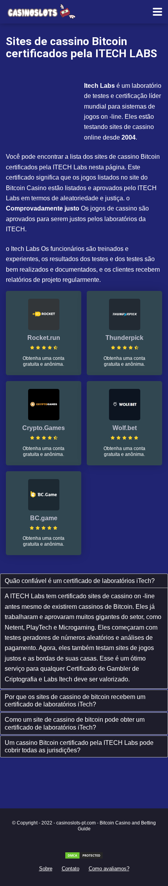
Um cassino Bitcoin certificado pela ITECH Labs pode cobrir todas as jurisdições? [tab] (79, 746)
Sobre (45, 868)
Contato (70, 868)
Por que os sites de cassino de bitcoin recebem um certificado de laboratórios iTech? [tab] (75, 701)
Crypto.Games (43, 428)
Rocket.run (43, 337)
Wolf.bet (125, 428)
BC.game (43, 518)
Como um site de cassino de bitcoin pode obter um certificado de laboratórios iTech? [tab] (75, 723)
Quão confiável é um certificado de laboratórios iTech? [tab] (80, 580)
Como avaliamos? (109, 868)
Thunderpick (124, 337)
